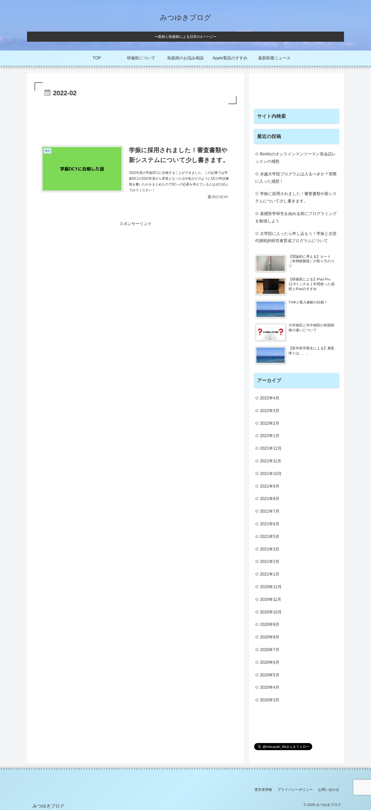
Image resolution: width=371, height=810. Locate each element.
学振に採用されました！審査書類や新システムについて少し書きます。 (296, 197)
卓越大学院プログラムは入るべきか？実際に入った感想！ (296, 177)
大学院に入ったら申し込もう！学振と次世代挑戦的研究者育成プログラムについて (296, 237)
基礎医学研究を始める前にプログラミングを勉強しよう (296, 217)
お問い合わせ (328, 790)
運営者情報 (263, 790)
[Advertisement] (135, 119)
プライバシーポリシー (295, 790)
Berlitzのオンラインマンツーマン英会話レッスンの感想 (295, 157)
